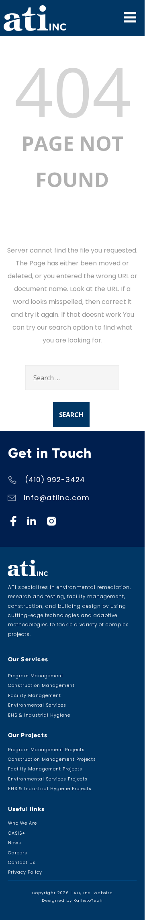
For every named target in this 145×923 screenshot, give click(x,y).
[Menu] (130, 17)
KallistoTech (88, 900)
